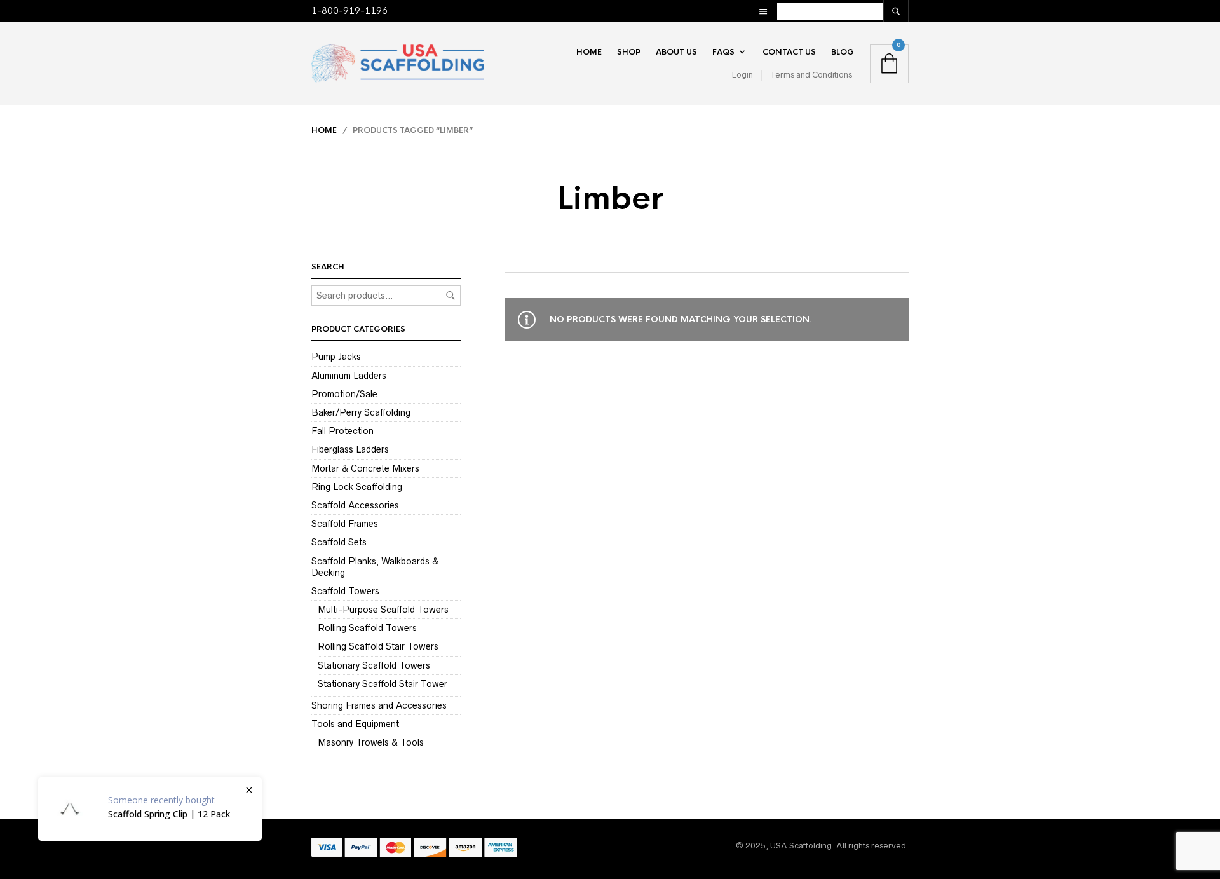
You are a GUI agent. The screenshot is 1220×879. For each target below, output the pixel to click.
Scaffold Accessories (355, 505)
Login (742, 74)
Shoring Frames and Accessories (379, 705)
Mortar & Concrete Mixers (365, 468)
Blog (842, 52)
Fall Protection (342, 431)
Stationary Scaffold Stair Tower (382, 684)
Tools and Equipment (355, 724)
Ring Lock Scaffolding (356, 487)
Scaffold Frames (344, 524)
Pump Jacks (336, 356)
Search (450, 295)
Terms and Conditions (811, 74)
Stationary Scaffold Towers (374, 665)
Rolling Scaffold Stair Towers (378, 646)
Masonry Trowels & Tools (371, 742)
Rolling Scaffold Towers (367, 628)
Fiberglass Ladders (350, 449)
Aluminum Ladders (348, 376)
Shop (628, 52)
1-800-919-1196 (349, 11)
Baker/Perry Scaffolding (360, 412)
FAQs (723, 52)
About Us (676, 52)
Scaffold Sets (339, 542)
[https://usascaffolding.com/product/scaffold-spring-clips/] (150, 809)
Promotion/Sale (344, 394)
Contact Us (789, 52)
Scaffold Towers (345, 591)
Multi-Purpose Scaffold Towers (383, 609)
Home (589, 52)
